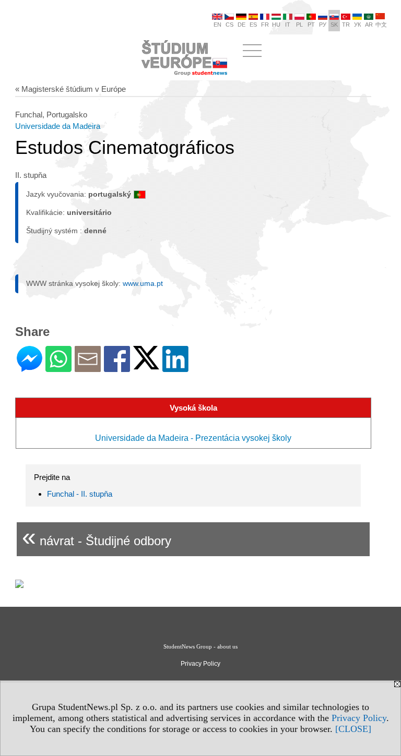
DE (241, 24)
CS (229, 24)
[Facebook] (117, 368)
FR (265, 24)
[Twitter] (146, 365)
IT (287, 24)
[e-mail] (88, 368)
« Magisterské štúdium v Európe (70, 89)
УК (357, 24)
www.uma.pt (143, 283)
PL (299, 24)
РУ (322, 24)
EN (217, 24)
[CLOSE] (353, 729)
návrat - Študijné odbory (96, 536)
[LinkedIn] (175, 368)
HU (276, 24)
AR (369, 24)
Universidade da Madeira (57, 126)
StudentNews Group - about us (200, 646)
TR (346, 24)
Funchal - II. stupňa (79, 493)
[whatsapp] (58, 368)
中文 (381, 24)
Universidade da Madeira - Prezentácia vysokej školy (193, 438)
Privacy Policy (359, 718)
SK (334, 24)
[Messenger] (29, 368)
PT (311, 24)
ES (253, 24)
